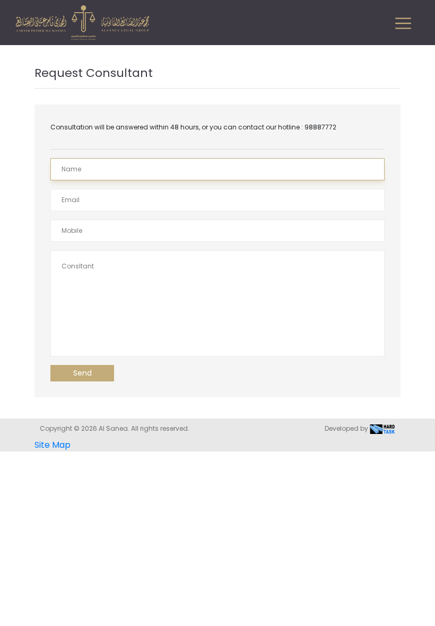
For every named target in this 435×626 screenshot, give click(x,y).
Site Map (52, 445)
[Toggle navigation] (403, 23)
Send (82, 373)
